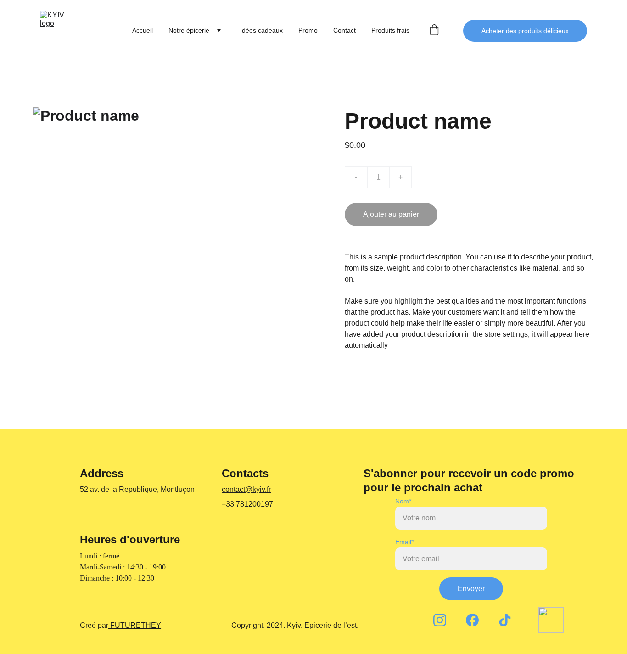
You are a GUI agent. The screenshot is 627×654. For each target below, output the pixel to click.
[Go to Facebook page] (472, 620)
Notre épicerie (188, 30)
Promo (308, 30)
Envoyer (471, 588)
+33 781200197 (247, 504)
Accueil (142, 30)
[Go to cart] (434, 30)
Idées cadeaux (261, 30)
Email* (404, 542)
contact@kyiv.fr (246, 489)
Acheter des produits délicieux (525, 30)
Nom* (403, 501)
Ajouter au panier (391, 214)
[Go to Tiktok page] (504, 620)
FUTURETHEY (134, 625)
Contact (344, 30)
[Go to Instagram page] (439, 620)
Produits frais (390, 30)
